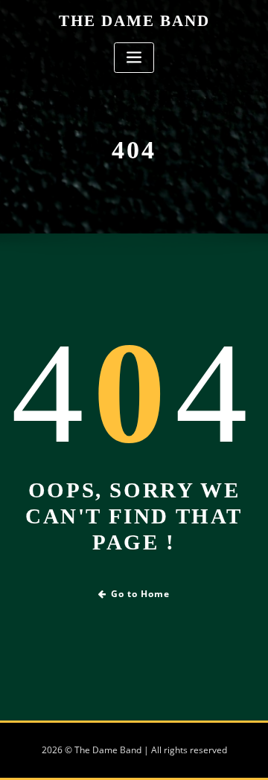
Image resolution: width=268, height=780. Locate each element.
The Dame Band (134, 20)
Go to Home (140, 593)
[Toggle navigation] (134, 57)
